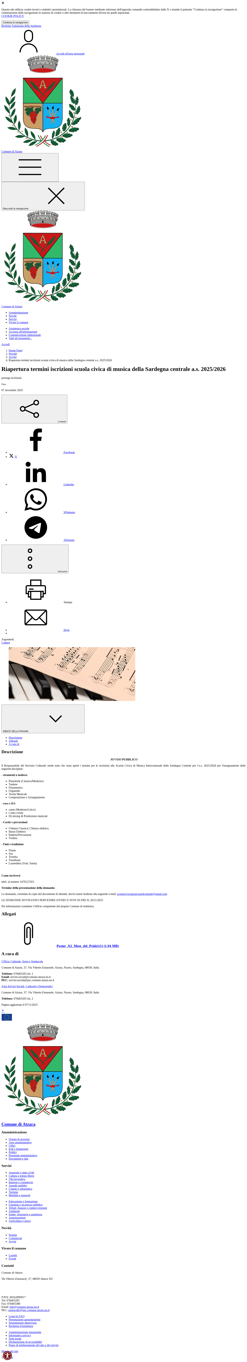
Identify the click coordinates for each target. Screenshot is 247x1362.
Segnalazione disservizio (23, 1322)
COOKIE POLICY (12, 15)
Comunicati (15, 1238)
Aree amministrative (20, 1142)
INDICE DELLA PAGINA (16, 731)
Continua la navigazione (15, 22)
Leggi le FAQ (17, 1316)
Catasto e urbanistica (20, 1188)
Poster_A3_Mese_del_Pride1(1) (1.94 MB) (88, 946)
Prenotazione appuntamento (24, 1319)
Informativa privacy (20, 1335)
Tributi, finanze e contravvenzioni (28, 1207)
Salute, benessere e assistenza (25, 1214)
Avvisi (12, 356)
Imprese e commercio (21, 1182)
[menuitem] (42, 452)
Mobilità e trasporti (19, 1195)
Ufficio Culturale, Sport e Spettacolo (22, 961)
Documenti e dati (18, 1158)
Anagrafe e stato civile (21, 1172)
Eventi (12, 1258)
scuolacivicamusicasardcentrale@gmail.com (142, 893)
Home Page (15, 350)
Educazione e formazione (23, 1201)
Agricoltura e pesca (20, 1220)
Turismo (13, 1192)
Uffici (12, 1145)
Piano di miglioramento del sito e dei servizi (33, 1345)
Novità (12, 353)
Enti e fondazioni (18, 1148)
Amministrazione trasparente (25, 1332)
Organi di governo (19, 1139)
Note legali (15, 1338)
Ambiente (14, 1211)
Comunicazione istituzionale (25, 334)
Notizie (13, 1234)
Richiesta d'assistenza (21, 1326)
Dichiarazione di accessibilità (25, 1341)
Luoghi (13, 1255)
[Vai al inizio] (2, 1011)
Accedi (5, 344)
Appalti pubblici (18, 1185)
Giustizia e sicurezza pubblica (25, 1204)
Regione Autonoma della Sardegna (21, 25)
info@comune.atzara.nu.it (24, 1306)
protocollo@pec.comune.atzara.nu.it (29, 1310)
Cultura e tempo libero (21, 1175)
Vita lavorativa (17, 1179)
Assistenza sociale (19, 328)
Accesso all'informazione (23, 331)
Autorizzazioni (17, 1217)
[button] (7, 1355)
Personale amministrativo (23, 1155)
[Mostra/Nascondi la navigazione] (30, 167)
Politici (13, 1152)
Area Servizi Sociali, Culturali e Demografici (27, 986)
